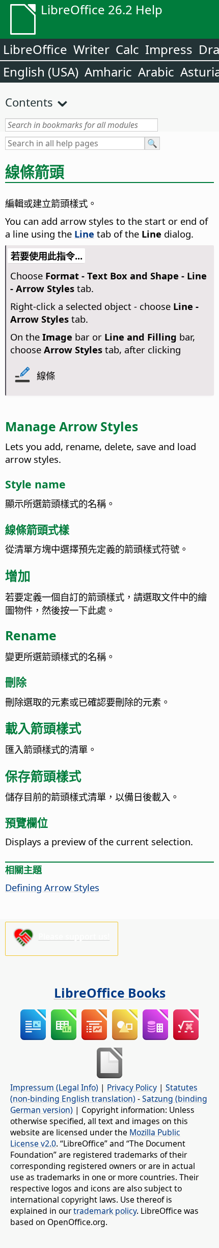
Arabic (156, 71)
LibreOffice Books (110, 992)
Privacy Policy (132, 1087)
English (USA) (40, 71)
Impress (169, 49)
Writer (91, 49)
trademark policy (104, 1210)
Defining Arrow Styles (52, 887)
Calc (127, 49)
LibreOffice (35, 49)
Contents (29, 102)
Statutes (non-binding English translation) (104, 1093)
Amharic (108, 71)
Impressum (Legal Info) (54, 1087)
